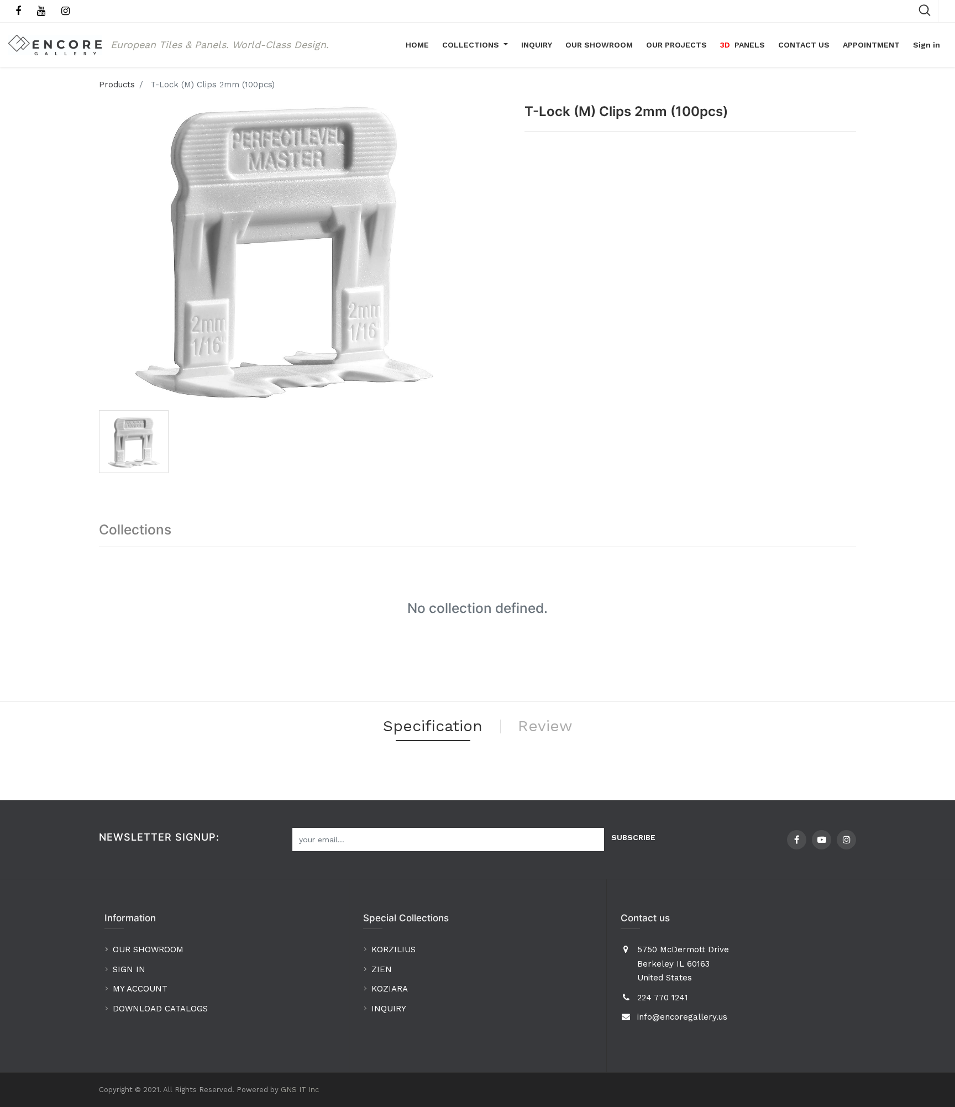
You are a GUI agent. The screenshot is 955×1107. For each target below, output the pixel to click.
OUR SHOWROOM (148, 949)
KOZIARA (389, 989)
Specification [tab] (432, 726)
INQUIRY (388, 1009)
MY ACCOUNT (141, 989)
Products (117, 85)
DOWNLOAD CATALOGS (162, 1009)
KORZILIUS (393, 949)
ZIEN (381, 969)
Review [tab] (545, 726)
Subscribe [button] (633, 837)
